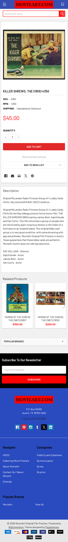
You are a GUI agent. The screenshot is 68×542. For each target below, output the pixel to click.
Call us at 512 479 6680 (34, 418)
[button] (34, 165)
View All (39, 504)
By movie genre (45, 460)
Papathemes (52, 527)
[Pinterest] (32, 176)
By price (41, 472)
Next (64, 306)
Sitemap (7, 481)
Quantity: (9, 130)
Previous (4, 306)
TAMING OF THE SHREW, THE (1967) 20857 (17, 318)
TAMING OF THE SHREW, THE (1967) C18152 (50, 318)
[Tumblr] (37, 427)
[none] (34, 54)
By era (40, 466)
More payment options (34, 156)
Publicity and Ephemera (49, 455)
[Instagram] (31, 427)
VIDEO (6, 455)
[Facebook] (6, 176)
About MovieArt (11, 466)
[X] (26, 176)
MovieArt (7, 504)
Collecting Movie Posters (16, 460)
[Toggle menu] (4, 4)
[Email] (12, 176)
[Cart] (63, 4)
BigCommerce (16, 527)
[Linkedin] (50, 427)
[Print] (19, 176)
